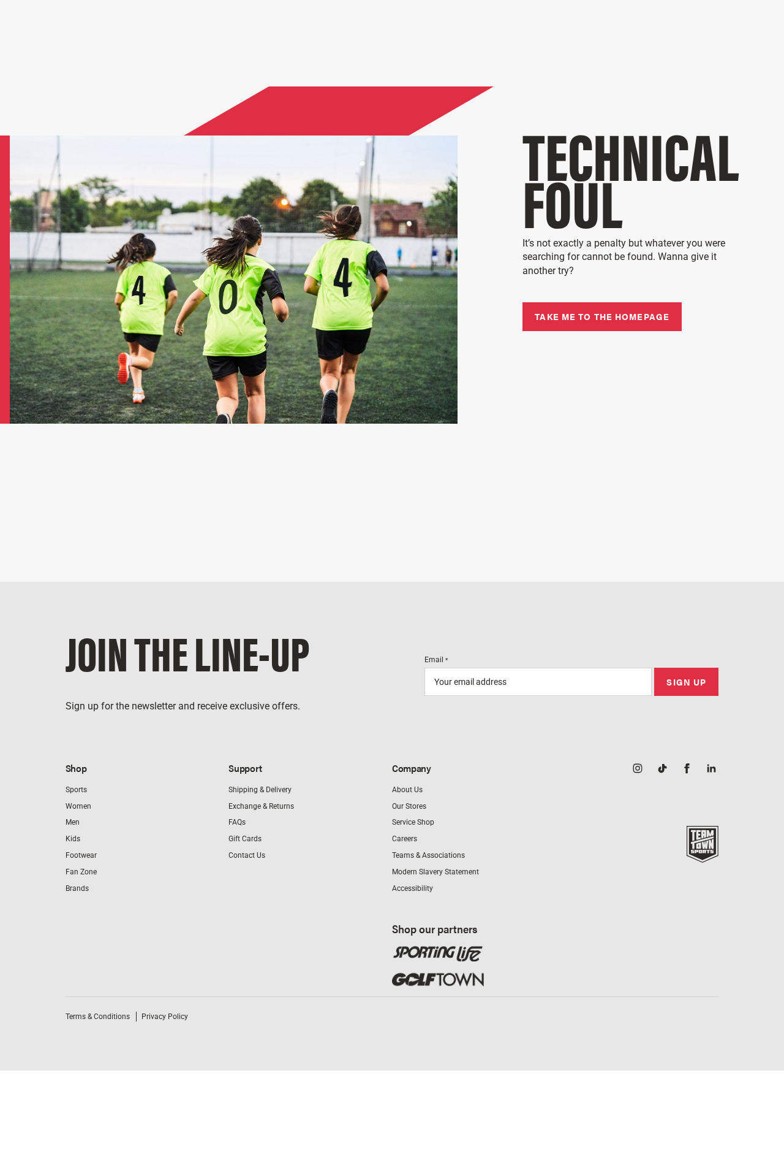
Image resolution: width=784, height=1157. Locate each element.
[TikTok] (662, 769)
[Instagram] (637, 769)
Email (436, 659)
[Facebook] (686, 769)
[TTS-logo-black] (702, 856)
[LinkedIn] (711, 769)
